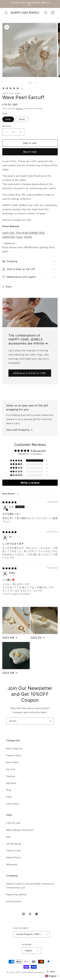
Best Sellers (12, 762)
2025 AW (8, 637)
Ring (8, 790)
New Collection (14, 748)
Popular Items (13, 755)
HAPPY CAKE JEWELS (24, 972)
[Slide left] (23, 82)
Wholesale (11, 864)
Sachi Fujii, (8, 232)
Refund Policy (13, 857)
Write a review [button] (30, 482)
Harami (28, 236)
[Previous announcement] (5, 4)
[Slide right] (36, 82)
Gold (8, 119)
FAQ (8, 836)
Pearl (9, 796)
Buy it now (30, 151)
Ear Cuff (10, 769)
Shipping (19, 108)
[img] (9, 502)
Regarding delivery (16, 894)
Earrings (10, 776)
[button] (6, 12)
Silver (22, 119)
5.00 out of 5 (38, 450)
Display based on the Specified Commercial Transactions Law (30, 885)
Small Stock (12, 803)
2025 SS (35, 637)
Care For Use (13, 823)
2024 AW (8, 672)
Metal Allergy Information (20, 830)
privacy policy (14, 901)
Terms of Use (13, 850)
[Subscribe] (50, 721)
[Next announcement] (54, 4)
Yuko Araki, (22, 232)
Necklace (11, 783)
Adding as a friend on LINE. (29, 373)
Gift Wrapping (13, 843)
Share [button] (8, 286)
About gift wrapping (17, 429)
